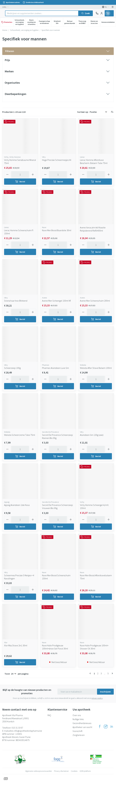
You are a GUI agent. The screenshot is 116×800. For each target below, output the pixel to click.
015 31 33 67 (17, 727)
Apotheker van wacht (82, 727)
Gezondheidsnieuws (82, 723)
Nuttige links (78, 719)
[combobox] (42, 13)
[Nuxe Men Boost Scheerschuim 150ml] (58, 551)
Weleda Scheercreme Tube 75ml (19, 434)
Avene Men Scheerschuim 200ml (95, 300)
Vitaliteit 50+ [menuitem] (58, 22)
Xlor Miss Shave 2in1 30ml (15, 645)
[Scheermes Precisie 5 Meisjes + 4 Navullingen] (20, 551)
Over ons (77, 715)
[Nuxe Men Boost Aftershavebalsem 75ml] (96, 551)
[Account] (101, 13)
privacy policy (97, 698)
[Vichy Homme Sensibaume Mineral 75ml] (20, 136)
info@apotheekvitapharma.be (28, 730)
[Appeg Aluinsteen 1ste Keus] (20, 481)
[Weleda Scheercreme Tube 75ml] (20, 411)
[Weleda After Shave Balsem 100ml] (96, 344)
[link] (91, 673)
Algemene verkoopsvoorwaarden (38, 771)
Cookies (74, 771)
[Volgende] (112, 673)
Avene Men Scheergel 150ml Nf (56, 300)
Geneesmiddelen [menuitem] (108, 22)
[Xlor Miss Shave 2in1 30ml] (20, 621)
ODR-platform (85, 771)
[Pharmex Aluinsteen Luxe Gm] (58, 344)
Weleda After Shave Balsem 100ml (96, 368)
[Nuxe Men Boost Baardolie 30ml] (58, 206)
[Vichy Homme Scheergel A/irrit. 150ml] (96, 481)
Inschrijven (105, 691)
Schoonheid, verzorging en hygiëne (24, 30)
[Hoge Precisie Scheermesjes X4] (58, 136)
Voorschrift (77, 731)
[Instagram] (106, 726)
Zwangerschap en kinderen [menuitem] (45, 22)
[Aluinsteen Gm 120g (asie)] (96, 411)
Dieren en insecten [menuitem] (95, 22)
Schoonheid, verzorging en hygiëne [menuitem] (20, 22)
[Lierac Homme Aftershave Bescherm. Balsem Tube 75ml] (96, 136)
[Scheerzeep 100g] (20, 344)
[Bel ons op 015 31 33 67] (97, 13)
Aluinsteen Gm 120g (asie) (91, 434)
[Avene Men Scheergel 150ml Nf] (58, 277)
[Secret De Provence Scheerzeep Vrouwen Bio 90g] (58, 481)
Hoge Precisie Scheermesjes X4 (56, 160)
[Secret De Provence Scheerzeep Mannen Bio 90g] (58, 411)
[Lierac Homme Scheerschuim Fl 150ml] (20, 206)
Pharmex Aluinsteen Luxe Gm (55, 368)
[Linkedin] (111, 726)
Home (4, 30)
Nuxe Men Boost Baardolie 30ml (56, 230)
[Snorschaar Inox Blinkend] (20, 277)
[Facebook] (100, 726)
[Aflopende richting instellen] (112, 112)
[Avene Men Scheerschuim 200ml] (96, 277)
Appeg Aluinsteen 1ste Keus (17, 505)
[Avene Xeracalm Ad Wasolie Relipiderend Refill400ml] (96, 206)
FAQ (49, 715)
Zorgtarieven (79, 735)
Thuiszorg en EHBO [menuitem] (83, 22)
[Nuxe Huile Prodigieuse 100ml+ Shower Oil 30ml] (96, 621)
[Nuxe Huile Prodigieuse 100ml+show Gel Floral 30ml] (58, 621)
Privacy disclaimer (61, 771)
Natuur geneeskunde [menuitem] (70, 22)
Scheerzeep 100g (12, 368)
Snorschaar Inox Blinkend (15, 300)
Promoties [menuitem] (8, 22)
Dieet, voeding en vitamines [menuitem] (32, 22)
